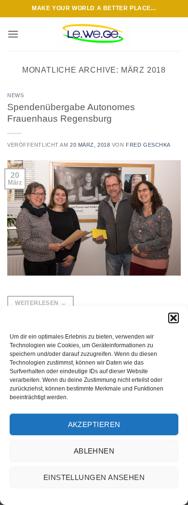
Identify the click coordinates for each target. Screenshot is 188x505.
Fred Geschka (148, 145)
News (15, 95)
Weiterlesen (40, 303)
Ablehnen (94, 451)
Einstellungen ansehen (94, 477)
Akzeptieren (94, 424)
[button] (173, 318)
